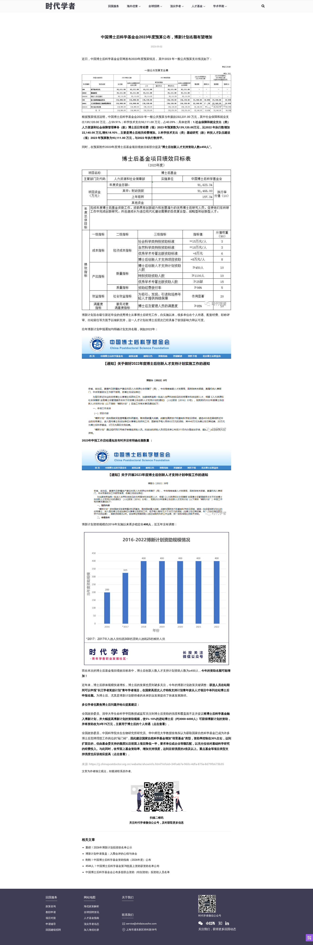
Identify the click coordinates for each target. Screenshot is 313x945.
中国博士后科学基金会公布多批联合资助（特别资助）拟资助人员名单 (127, 872)
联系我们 (127, 915)
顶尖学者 (175, 6)
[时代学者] (60, 5)
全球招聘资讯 (91, 912)
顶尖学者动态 (91, 923)
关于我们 (127, 897)
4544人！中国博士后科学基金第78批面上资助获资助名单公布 (122, 866)
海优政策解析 (91, 906)
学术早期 (218, 6)
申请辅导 (51, 923)
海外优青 (132, 6)
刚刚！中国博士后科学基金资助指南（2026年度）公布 (118, 860)
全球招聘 (154, 6)
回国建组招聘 (53, 929)
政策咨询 (51, 906)
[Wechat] (202, 923)
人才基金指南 (91, 918)
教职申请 (51, 912)
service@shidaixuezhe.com (141, 923)
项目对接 (51, 918)
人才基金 (197, 6)
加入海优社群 (91, 929)
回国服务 (113, 6)
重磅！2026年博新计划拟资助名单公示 (108, 847)
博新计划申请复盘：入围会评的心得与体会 (111, 853)
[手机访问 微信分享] (309, 937)
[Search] (263, 6)
